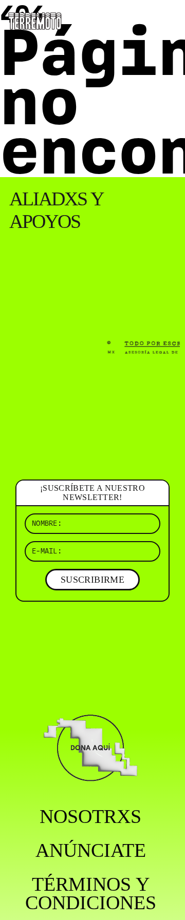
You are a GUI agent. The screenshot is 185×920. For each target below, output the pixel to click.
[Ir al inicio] (35, 20)
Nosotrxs (90, 816)
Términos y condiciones (90, 893)
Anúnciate (90, 850)
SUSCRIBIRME (92, 579)
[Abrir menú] (168, 20)
